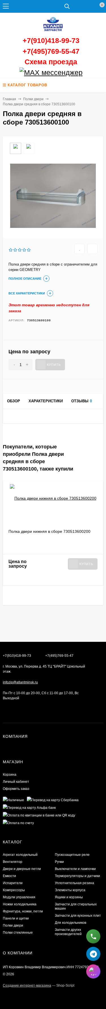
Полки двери (33, 99)
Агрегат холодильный (20, 855)
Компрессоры (14, 890)
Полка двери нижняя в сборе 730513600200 (49, 531)
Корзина (9, 775)
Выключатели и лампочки (75, 869)
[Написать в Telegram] (93, 954)
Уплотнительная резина (74, 883)
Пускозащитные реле (72, 855)
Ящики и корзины (69, 897)
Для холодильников (70, 923)
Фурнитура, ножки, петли (23, 911)
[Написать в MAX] (93, 972)
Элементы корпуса (70, 890)
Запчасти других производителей (68, 932)
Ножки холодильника (19, 904)
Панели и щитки (16, 918)
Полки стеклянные (18, 933)
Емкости (9, 876)
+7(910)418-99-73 (51, 40)
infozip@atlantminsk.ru (20, 682)
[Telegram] (84, 72)
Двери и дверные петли (22, 869)
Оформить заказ (16, 789)
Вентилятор (12, 862)
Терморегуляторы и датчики (77, 876)
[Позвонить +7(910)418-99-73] (93, 936)
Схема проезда (51, 62)
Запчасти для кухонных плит (78, 916)
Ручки (59, 862)
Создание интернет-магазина (27, 985)
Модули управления (19, 897)
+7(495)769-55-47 (51, 51)
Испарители (13, 883)
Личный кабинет (16, 782)
